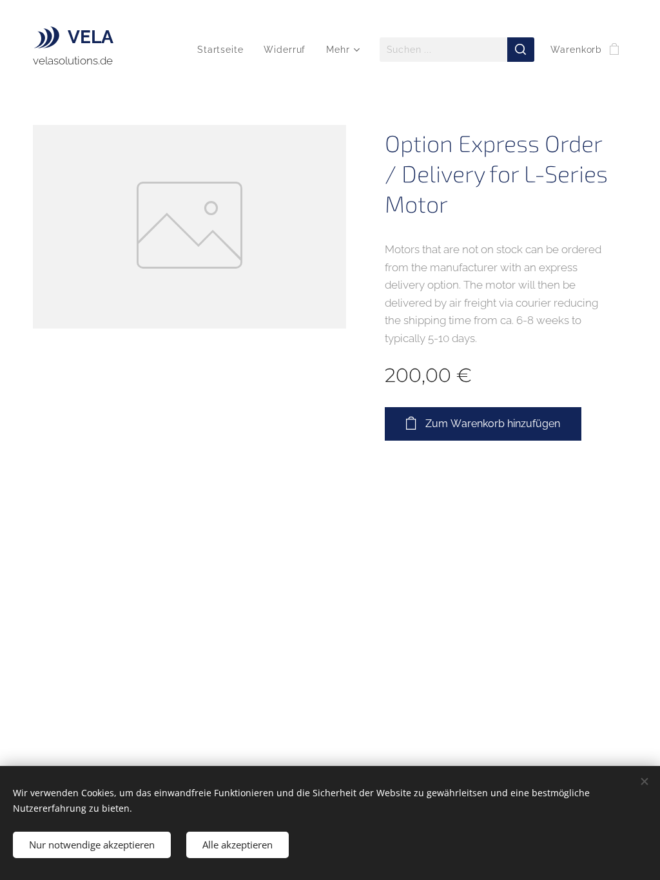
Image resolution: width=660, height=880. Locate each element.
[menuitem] (223, 49)
